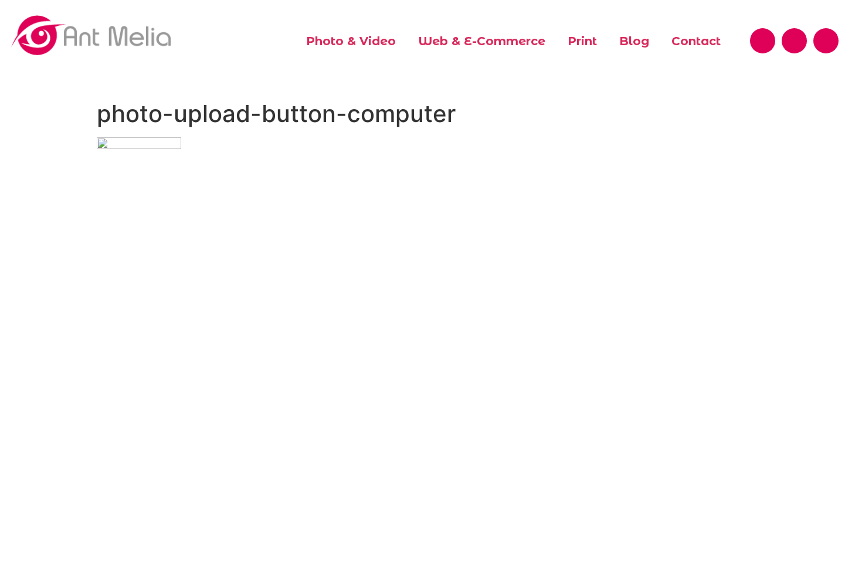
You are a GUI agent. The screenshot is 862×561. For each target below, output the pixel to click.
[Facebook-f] (762, 40)
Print (582, 41)
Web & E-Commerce (481, 41)
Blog (634, 41)
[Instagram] (826, 40)
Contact (696, 41)
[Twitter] (794, 40)
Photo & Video (351, 41)
